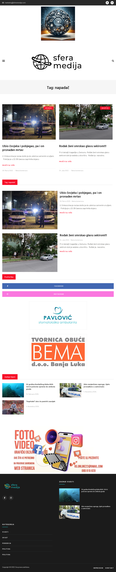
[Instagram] (112, 2)
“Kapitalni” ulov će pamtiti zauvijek (40, 401)
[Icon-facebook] (107, 2)
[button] (3, 61)
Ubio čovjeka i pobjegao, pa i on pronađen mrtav (23, 148)
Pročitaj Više (8, 165)
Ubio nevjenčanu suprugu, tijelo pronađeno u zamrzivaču (97, 385)
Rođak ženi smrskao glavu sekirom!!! (82, 146)
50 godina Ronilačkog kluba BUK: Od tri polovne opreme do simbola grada (40, 386)
